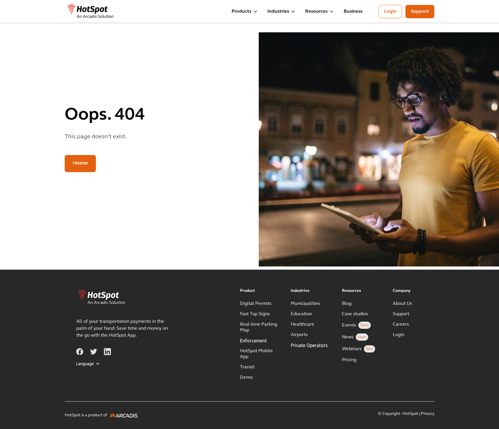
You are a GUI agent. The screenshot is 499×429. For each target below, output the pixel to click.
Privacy (427, 414)
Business (353, 11)
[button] (245, 12)
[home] (91, 11)
